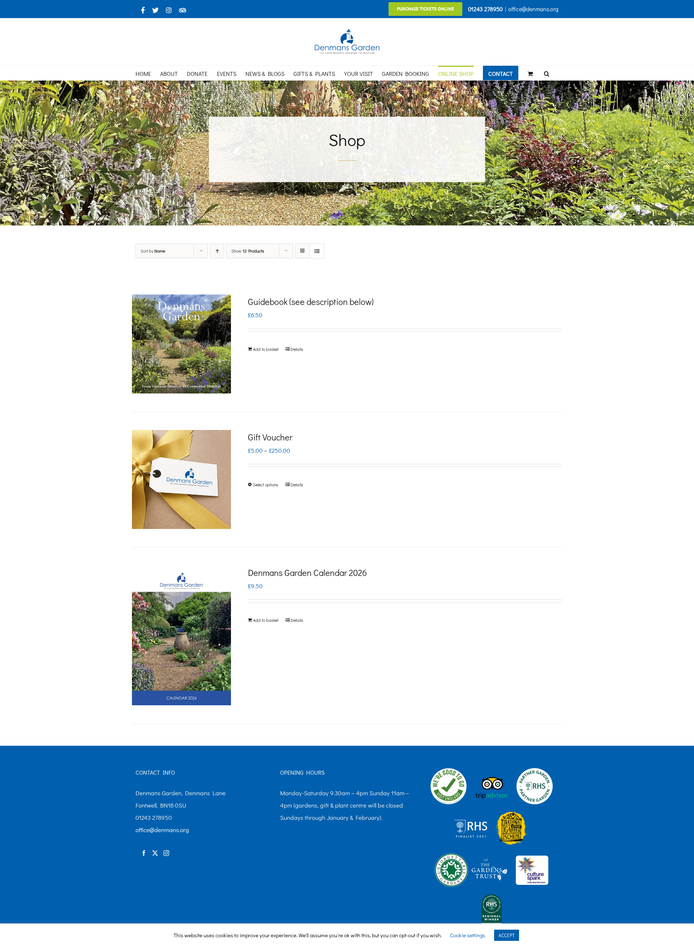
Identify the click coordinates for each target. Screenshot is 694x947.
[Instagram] (166, 853)
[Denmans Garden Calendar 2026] (181, 635)
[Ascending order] (217, 251)
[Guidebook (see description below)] (181, 343)
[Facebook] (144, 853)
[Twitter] (155, 853)
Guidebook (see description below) (311, 301)
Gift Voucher (270, 437)
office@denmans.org (533, 9)
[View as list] (317, 251)
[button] (546, 73)
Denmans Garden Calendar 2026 (307, 572)
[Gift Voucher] (181, 479)
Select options (265, 484)
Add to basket (265, 349)
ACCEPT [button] (506, 935)
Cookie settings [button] (467, 935)
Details (297, 349)
